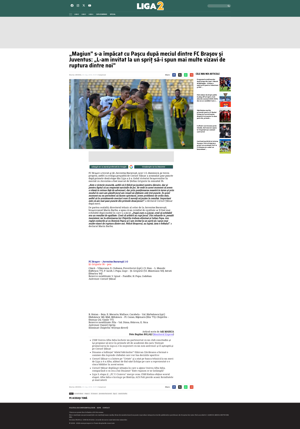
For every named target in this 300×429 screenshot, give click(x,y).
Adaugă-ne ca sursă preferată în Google (108, 167)
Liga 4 (91, 14)
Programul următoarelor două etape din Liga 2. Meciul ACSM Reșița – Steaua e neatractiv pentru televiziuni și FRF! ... (207, 83)
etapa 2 (87, 393)
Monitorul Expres (163, 334)
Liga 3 (84, 14)
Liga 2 (76, 14)
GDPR (99, 408)
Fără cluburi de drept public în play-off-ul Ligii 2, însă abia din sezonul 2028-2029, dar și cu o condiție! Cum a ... (207, 98)
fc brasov (94, 393)
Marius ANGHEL (75, 75)
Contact (106, 408)
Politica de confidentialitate (82, 408)
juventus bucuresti (105, 393)
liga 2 (115, 393)
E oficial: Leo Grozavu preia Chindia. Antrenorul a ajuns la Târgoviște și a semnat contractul (207, 128)
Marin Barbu (122, 393)
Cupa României (101, 14)
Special (113, 14)
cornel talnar (78, 393)
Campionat (102, 75)
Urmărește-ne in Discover (153, 167)
